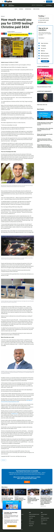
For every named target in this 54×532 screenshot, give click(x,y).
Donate (27, 482)
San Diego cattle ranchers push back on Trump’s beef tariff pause (33, 500)
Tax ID (42, 521)
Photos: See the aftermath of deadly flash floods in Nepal (44, 135)
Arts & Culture (17, 496)
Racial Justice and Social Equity (45, 496)
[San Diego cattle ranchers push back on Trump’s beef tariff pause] (33, 492)
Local (16, 8)
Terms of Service (19, 529)
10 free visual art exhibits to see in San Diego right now (20, 499)
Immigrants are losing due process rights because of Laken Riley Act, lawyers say (8, 500)
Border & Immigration (5, 496)
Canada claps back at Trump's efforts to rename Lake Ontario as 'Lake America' (45, 123)
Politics (29, 496)
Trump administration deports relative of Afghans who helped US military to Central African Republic (44, 146)
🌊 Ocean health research (43, 20)
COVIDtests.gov (14, 413)
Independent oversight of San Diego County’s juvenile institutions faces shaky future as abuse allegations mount (46, 501)
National (21, 8)
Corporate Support (44, 514)
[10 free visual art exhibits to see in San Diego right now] (20, 492)
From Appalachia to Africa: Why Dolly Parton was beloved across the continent (45, 129)
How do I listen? (31, 521)
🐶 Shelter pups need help (43, 18)
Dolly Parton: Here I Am (42, 104)
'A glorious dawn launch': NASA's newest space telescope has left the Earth (44, 140)
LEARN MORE (12, 526)
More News (4, 487)
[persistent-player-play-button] (3, 5)
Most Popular (40, 109)
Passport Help (31, 523)
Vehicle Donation (43, 523)
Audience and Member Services (34, 514)
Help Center (31, 525)
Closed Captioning (32, 516)
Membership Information (45, 518)
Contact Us (31, 518)
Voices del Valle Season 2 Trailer (44, 86)
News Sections (36, 8)
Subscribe (45, 61)
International (28, 8)
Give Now (49, 1)
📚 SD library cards (42, 22)
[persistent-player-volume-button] (6, 5)
